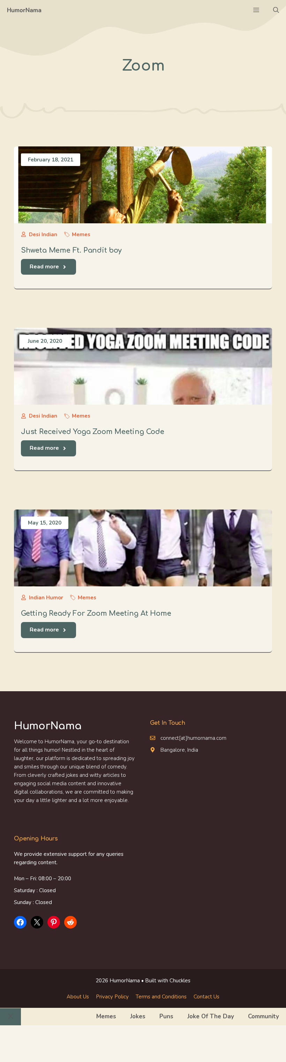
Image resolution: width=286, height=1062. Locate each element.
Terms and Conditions (161, 996)
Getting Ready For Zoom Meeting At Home (96, 613)
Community (263, 1016)
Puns (166, 1016)
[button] (276, 10)
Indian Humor (46, 597)
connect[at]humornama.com (193, 738)
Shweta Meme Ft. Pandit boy (71, 250)
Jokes (137, 1016)
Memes (81, 234)
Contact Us (206, 996)
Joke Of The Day (210, 1016)
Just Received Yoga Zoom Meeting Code (92, 432)
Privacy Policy (112, 996)
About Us (78, 996)
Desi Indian (43, 234)
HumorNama (24, 10)
